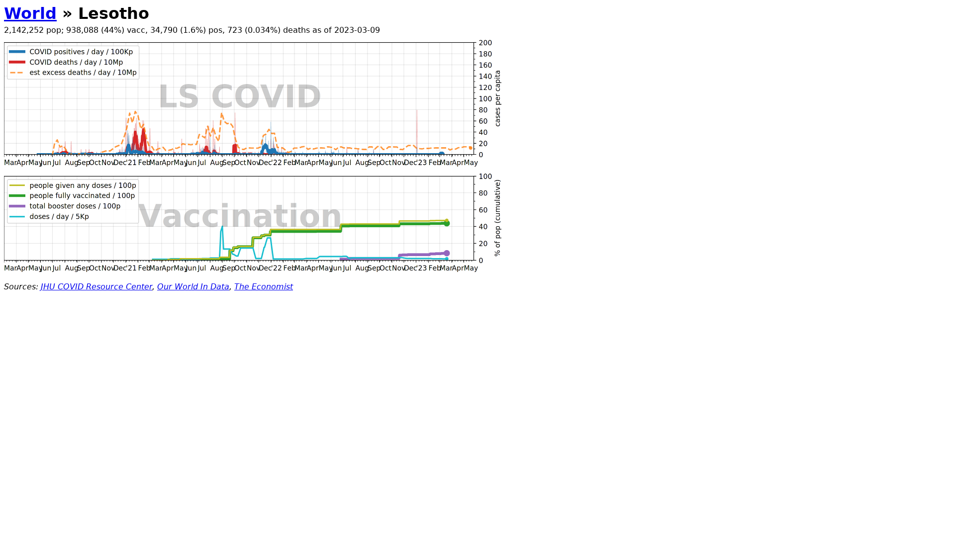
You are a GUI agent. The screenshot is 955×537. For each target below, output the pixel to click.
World (30, 13)
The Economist (263, 286)
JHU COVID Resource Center (96, 286)
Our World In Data (193, 286)
